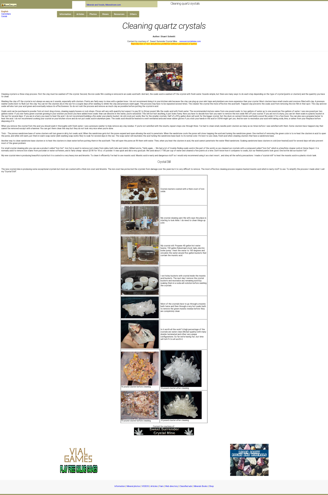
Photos (93, 14)
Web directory (171, 486)
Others (133, 14)
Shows (105, 14)
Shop (211, 486)
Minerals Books (200, 486)
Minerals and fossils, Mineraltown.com (104, 5)
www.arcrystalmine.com (190, 41)
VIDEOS (145, 486)
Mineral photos (133, 486)
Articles (80, 14)
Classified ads (186, 486)
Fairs (161, 486)
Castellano (6, 14)
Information (65, 14)
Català (4, 16)
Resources (119, 14)
